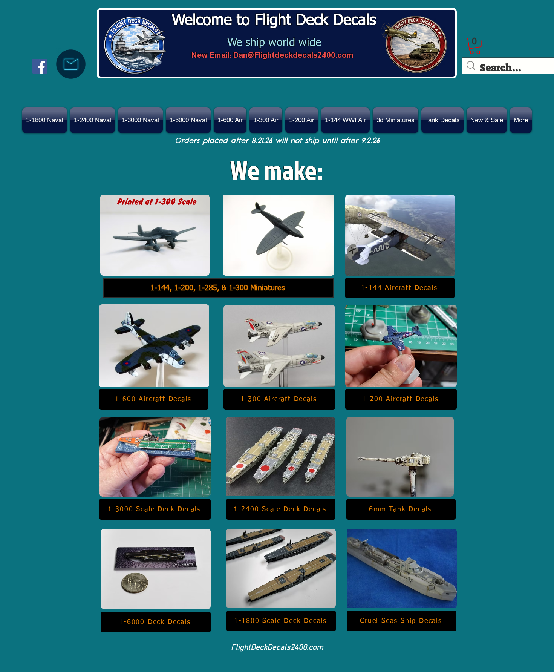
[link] (475, 46)
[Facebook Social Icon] (39, 66)
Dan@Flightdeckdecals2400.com (293, 55)
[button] (486, 120)
